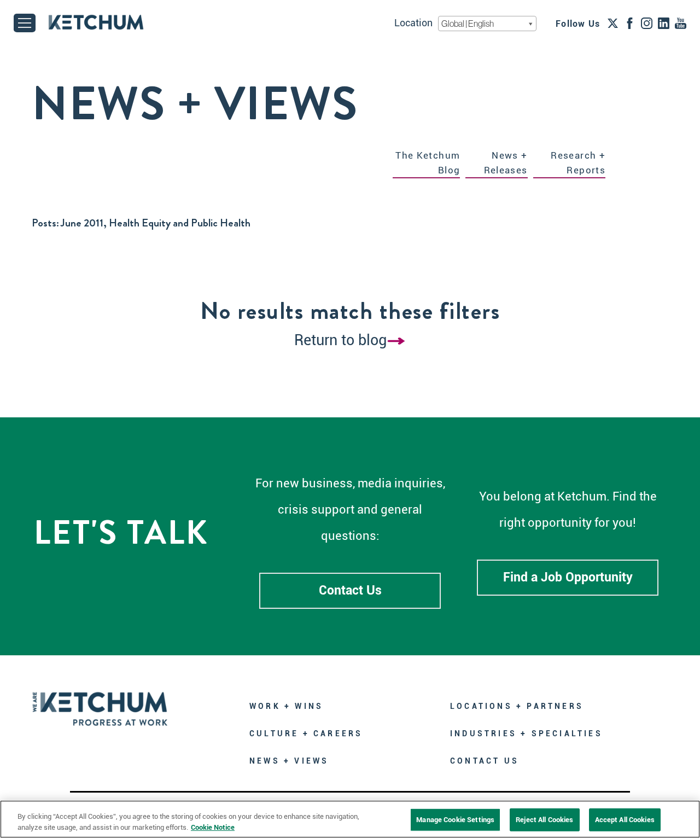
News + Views (289, 760)
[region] (350, 819)
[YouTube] (680, 23)
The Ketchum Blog (427, 163)
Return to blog (340, 340)
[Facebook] (629, 23)
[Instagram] (646, 23)
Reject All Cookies (544, 820)
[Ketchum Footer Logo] (100, 701)
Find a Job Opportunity (568, 577)
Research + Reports (578, 163)
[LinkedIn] (663, 23)
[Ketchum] (96, 22)
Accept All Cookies (625, 820)
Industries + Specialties (526, 733)
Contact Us (350, 590)
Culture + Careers (306, 733)
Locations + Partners (517, 706)
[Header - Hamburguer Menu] (24, 23)
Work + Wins (286, 706)
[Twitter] (612, 23)
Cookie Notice (213, 827)
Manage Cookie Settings (455, 820)
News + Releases (506, 163)
